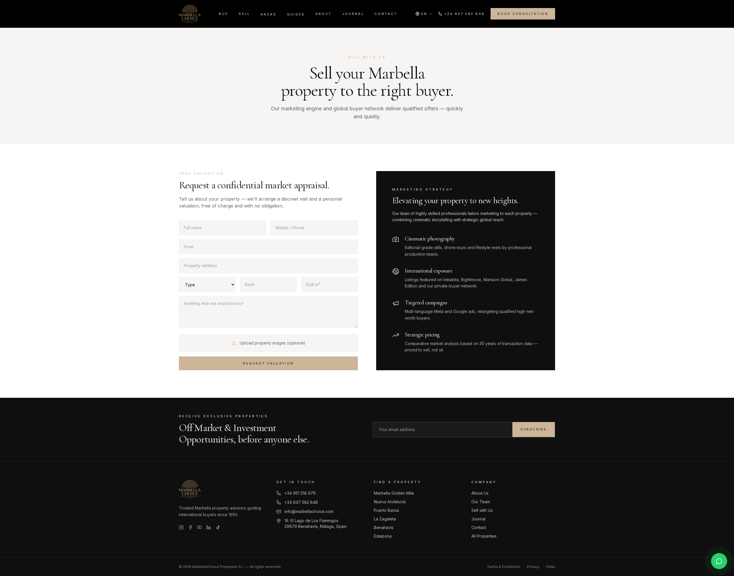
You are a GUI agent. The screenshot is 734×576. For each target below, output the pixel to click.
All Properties (484, 536)
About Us (480, 493)
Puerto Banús (386, 510)
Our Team (480, 501)
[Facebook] (190, 527)
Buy (223, 14)
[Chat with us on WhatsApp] (719, 561)
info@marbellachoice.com (308, 511)
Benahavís (383, 527)
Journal (353, 14)
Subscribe (533, 429)
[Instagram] (181, 527)
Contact (385, 14)
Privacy (533, 567)
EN (424, 14)
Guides (296, 14)
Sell (244, 14)
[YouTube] (199, 527)
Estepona (383, 536)
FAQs (550, 567)
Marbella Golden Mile (394, 493)
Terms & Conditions (503, 567)
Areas (269, 14)
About (323, 14)
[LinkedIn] (208, 527)
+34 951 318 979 (300, 493)
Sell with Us (482, 510)
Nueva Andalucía (390, 501)
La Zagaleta (385, 518)
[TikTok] (218, 527)
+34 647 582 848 (464, 14)
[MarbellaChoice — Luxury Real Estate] (190, 14)
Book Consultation (522, 14)
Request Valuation (268, 363)
